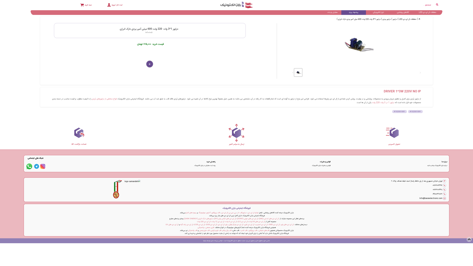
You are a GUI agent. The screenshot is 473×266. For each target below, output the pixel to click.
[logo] (236, 5)
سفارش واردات (332, 12)
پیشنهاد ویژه (353, 12)
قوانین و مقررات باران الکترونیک (321, 165)
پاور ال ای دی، (222, 224)
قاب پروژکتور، (215, 212)
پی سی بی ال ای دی (228, 212)
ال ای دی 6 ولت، (231, 221)
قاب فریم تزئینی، (215, 230)
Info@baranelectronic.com (430, 198)
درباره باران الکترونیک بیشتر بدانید (437, 165)
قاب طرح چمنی (204, 230)
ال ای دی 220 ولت (204, 221)
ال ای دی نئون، (249, 224)
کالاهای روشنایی (403, 12)
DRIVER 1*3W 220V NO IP (402, 91)
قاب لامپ (244, 230)
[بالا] (469, 237)
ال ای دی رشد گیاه (186, 224)
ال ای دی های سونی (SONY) (247, 218)
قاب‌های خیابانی (264, 230)
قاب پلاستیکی (192, 230)
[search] (372, 5)
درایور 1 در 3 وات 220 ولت (383, 102)
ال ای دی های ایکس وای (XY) (225, 218)
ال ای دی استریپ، (261, 224)
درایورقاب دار (241, 212)
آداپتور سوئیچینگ (204, 212)
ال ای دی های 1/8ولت (257, 221)
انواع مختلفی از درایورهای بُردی (104, 99)
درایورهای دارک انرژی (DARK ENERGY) (198, 218)
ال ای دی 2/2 (243, 221)
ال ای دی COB (199, 224)
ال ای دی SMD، (274, 224)
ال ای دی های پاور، (287, 224)
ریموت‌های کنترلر (190, 212)
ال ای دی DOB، (211, 224)
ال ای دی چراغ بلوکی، (235, 224)
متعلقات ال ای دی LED (427, 12)
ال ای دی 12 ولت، (217, 221)
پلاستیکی (201, 227)
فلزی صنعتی (209, 227)
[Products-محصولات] (419, 19)
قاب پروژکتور (253, 230)
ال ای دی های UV (172, 224)
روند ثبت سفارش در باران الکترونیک (205, 165)
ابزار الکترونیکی (378, 12)
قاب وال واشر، (227, 230)
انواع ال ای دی (253, 212)
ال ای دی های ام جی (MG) (269, 218)
